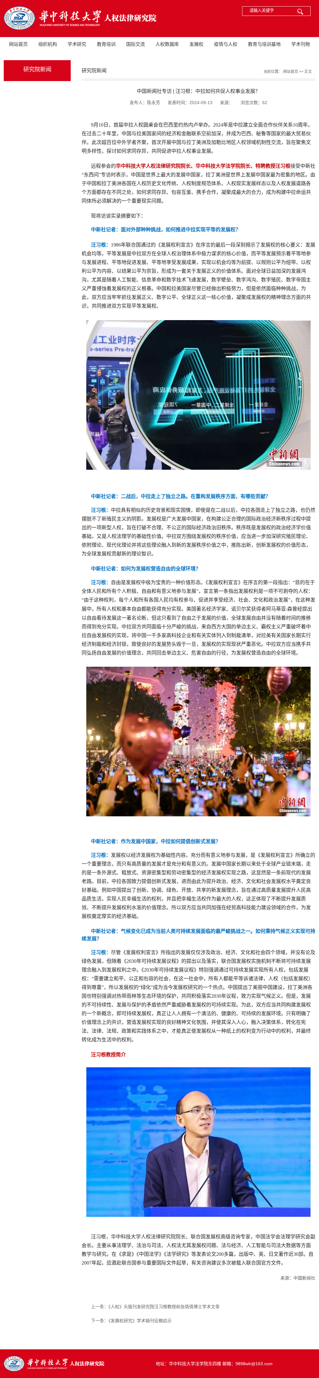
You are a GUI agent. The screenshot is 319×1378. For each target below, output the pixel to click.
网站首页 (18, 44)
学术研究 (77, 44)
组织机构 (47, 44)
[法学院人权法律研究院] (78, 18)
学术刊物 (300, 44)
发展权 (196, 44)
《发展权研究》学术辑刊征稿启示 (140, 1320)
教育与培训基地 (264, 44)
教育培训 (106, 44)
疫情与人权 (225, 44)
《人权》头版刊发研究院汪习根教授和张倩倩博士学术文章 (164, 1306)
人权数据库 (167, 44)
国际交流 (135, 44)
